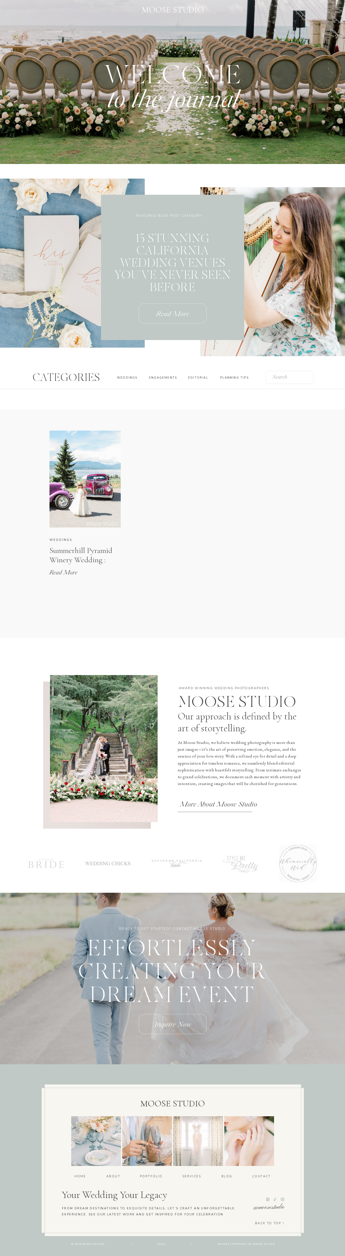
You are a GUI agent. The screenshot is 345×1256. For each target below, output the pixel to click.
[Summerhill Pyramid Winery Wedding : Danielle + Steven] (85, 479)
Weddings (61, 540)
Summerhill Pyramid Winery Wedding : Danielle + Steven (81, 560)
